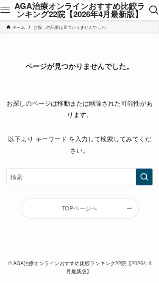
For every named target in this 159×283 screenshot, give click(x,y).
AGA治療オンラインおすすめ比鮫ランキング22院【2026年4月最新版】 (79, 10)
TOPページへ (79, 208)
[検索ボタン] (153, 10)
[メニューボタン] (5, 10)
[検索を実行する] (144, 176)
